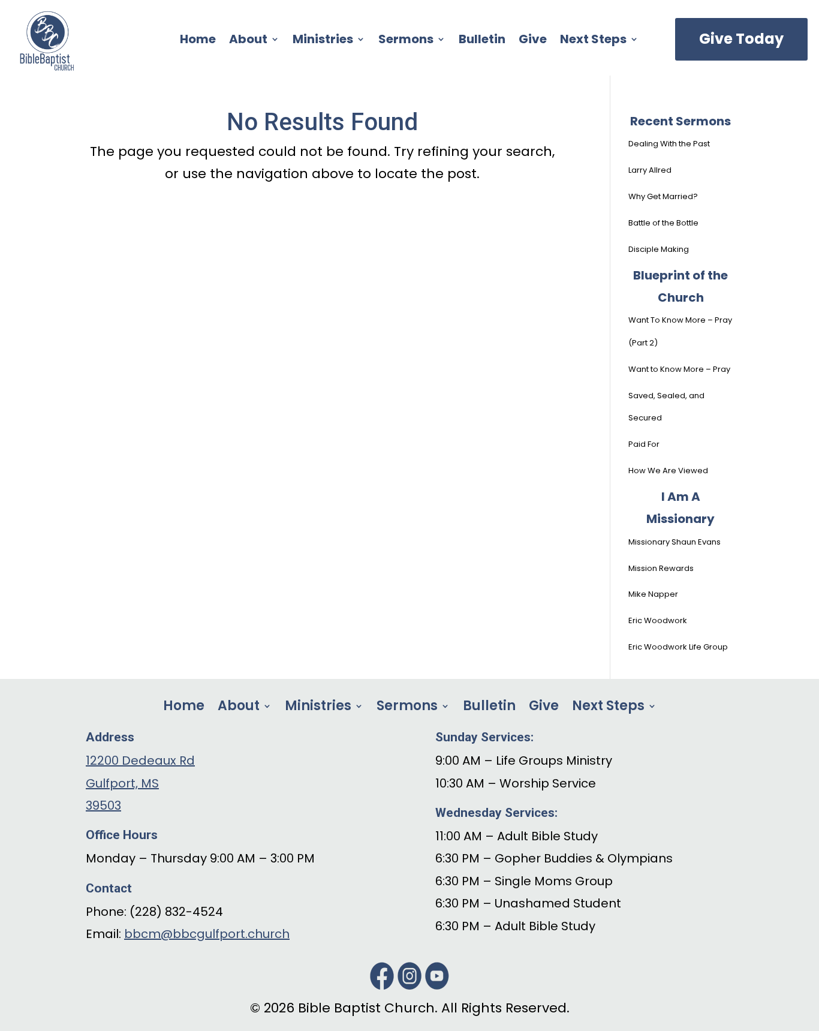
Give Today (741, 39)
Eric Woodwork (657, 620)
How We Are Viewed (668, 470)
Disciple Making (658, 249)
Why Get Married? (663, 196)
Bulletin (482, 41)
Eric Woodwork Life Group (678, 647)
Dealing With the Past (669, 143)
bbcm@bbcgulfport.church (207, 933)
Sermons (405, 41)
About (248, 41)
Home (198, 41)
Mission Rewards (661, 568)
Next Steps (593, 41)
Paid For (644, 444)
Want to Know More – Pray (679, 369)
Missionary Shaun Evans (674, 542)
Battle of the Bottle (663, 223)
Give (533, 41)
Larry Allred (650, 170)
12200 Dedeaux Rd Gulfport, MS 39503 (140, 783)
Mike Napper (653, 594)
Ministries (323, 41)
